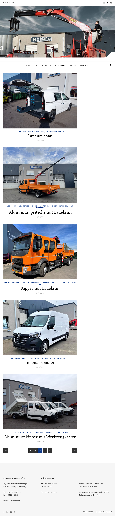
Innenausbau (40, 135)
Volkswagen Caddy (55, 132)
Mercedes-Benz (14, 206)
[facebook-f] (101, 3)
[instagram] (111, 3)
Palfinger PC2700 (55, 206)
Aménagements (24, 132)
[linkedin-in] (104, 3)
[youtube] (108, 3)
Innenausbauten (40, 362)
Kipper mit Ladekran (40, 288)
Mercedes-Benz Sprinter (34, 206)
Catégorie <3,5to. (35, 358)
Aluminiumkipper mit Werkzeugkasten (40, 436)
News (5, 3)
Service (72, 65)
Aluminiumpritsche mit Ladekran (40, 212)
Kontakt (84, 65)
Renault (49, 358)
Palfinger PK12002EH (52, 282)
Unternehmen (42, 65)
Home (29, 65)
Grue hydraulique (32, 282)
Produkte (60, 65)
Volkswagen (38, 132)
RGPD (11, 3)
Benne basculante (13, 282)
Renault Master (62, 358)
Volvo (66, 282)
